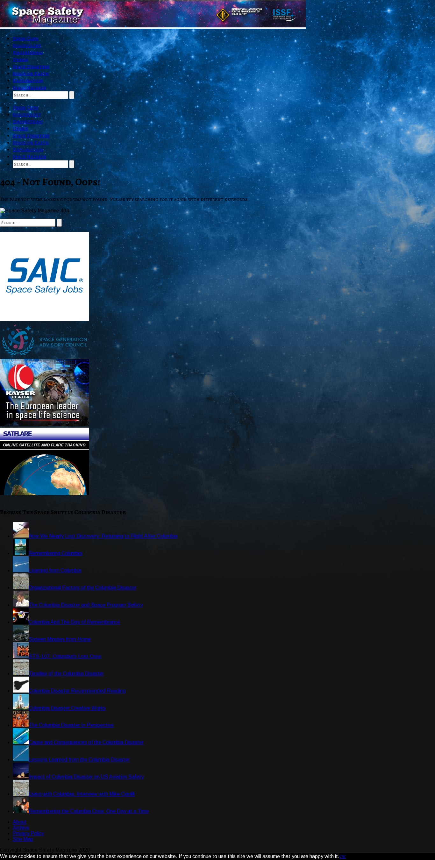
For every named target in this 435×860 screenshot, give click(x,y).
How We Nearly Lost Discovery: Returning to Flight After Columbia (103, 536)
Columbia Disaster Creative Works (67, 708)
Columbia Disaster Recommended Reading (77, 690)
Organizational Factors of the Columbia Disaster (82, 587)
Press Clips (25, 38)
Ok (342, 856)
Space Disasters (31, 66)
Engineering (28, 52)
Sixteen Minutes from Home (60, 639)
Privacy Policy (28, 833)
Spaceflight (27, 45)
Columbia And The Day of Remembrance (74, 622)
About (19, 822)
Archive (21, 827)
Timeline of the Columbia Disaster (66, 673)
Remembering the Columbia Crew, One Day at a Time (89, 811)
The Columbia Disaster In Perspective (71, 725)
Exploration (28, 80)
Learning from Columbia (55, 570)
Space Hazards (29, 87)
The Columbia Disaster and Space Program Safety (86, 605)
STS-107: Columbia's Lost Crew (65, 656)
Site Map (23, 839)
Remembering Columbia (55, 553)
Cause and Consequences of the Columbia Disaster (86, 742)
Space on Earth (31, 73)
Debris (20, 59)
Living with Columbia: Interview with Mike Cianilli (82, 794)
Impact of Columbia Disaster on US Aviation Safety (86, 776)
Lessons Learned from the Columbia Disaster (79, 759)
